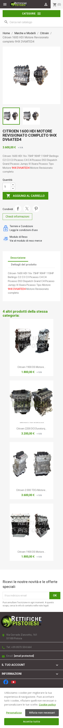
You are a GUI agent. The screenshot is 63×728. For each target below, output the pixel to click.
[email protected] (24, 655)
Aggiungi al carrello (25, 196)
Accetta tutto (31, 721)
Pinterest (36, 208)
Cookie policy (47, 704)
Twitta (26, 208)
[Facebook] (5, 682)
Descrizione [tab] (18, 257)
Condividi (17, 208)
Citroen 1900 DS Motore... (32, 367)
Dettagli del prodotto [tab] (24, 264)
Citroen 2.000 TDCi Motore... (31, 490)
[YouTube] (13, 682)
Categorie (31, 14)
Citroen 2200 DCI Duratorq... (31, 428)
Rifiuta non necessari (42, 712)
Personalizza (14, 712)
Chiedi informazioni (17, 216)
